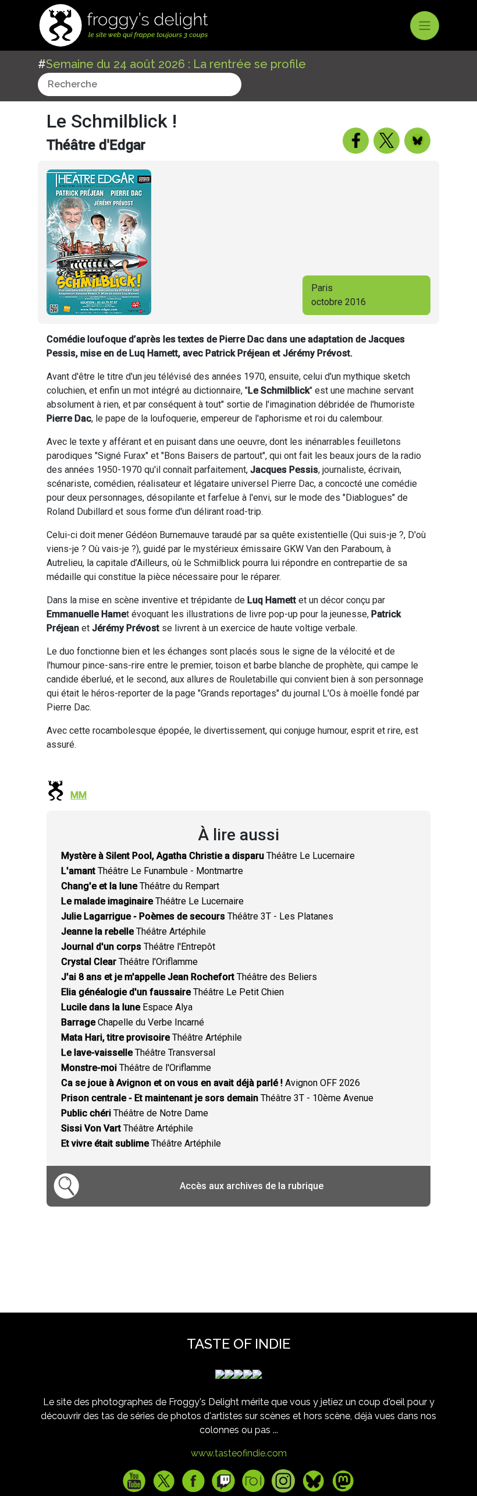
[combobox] (140, 84)
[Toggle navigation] (424, 25)
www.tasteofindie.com (239, 1453)
